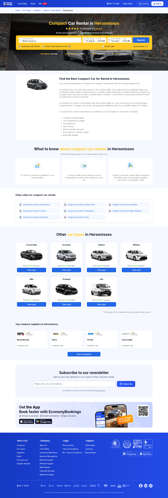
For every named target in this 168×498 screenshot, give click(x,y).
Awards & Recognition (48, 456)
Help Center (128, 4)
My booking (143, 4)
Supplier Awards (23, 464)
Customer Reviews (47, 471)
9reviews (98, 28)
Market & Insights (47, 475)
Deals (33, 4)
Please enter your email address (48, 384)
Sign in (159, 4)
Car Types (21, 449)
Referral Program (46, 460)
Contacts (89, 449)
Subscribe (127, 384)
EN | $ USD (114, 4)
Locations (21, 445)
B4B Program (45, 467)
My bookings (90, 453)
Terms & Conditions (71, 449)
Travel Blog (22, 4)
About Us (43, 445)
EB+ (42, 4)
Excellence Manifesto (48, 453)
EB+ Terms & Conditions (72, 453)
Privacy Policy (100, 390)
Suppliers (20, 453)
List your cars (22, 460)
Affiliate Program (46, 464)
